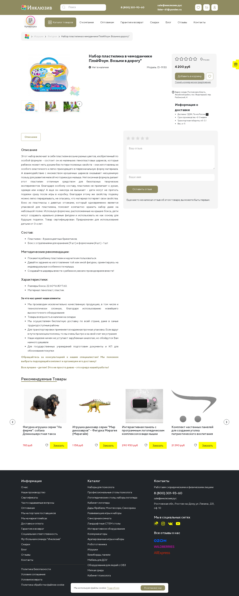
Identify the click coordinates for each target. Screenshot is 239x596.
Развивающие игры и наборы (104, 513)
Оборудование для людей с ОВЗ (106, 565)
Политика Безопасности (36, 569)
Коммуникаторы (97, 533)
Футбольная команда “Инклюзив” (41, 539)
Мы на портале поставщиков (38, 513)
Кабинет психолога (99, 575)
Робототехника (97, 544)
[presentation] (79, 104)
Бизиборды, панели (98, 554)
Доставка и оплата (32, 523)
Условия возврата (31, 579)
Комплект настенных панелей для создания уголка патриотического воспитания (192, 430)
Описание (31, 136)
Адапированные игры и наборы (105, 539)
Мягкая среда (95, 570)
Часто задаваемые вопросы (37, 502)
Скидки (25, 544)
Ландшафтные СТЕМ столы (103, 523)
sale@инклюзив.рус (170, 5)
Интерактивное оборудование (106, 528)
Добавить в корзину (190, 76)
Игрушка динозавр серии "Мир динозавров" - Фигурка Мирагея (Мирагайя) (94, 430)
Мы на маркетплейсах (34, 518)
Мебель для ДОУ (97, 559)
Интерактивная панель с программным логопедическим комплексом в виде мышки (143, 430)
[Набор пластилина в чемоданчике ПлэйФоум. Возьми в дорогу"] (30, 106)
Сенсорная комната (99, 518)
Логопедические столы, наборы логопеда (112, 497)
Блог (24, 549)
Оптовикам (28, 507)
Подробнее (113, 588)
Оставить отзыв (142, 189)
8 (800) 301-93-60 (132, 7)
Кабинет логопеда (98, 502)
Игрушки (92, 549)
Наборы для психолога (100, 487)
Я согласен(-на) (153, 588)
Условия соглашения (33, 574)
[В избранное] (209, 76)
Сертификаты (29, 497)
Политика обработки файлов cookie (42, 584)
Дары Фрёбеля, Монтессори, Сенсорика (111, 507)
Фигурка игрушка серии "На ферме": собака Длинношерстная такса (42, 430)
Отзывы (25, 554)
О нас (24, 487)
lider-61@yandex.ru (170, 9)
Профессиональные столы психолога (109, 492)
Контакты (27, 559)
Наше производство (33, 492)
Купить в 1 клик (54, 454)
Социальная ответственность (39, 533)
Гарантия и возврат (32, 528)
